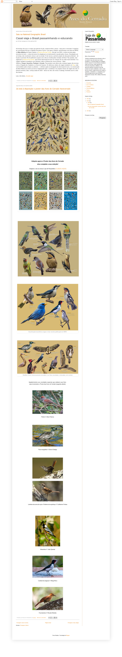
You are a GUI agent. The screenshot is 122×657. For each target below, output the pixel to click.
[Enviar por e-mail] (49, 81)
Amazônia (88, 82)
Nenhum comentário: (41, 80)
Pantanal (88, 91)
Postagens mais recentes (22, 622)
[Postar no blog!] (51, 81)
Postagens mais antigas (73, 622)
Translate (97, 52)
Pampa (88, 90)
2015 (88, 100)
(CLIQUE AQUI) (60, 168)
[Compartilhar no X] (53, 81)
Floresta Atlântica (90, 88)
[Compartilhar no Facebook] (55, 81)
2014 (88, 110)
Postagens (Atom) (24, 625)
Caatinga (88, 86)
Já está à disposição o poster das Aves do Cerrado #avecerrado (43, 89)
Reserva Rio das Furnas (44, 52)
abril (89, 102)
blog (74, 65)
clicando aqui (29, 76)
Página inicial (48, 622)
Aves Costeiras (90, 84)
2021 (88, 98)
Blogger (67, 635)
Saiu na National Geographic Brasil (30, 34)
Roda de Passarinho (28, 59)
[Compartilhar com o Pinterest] (56, 81)
